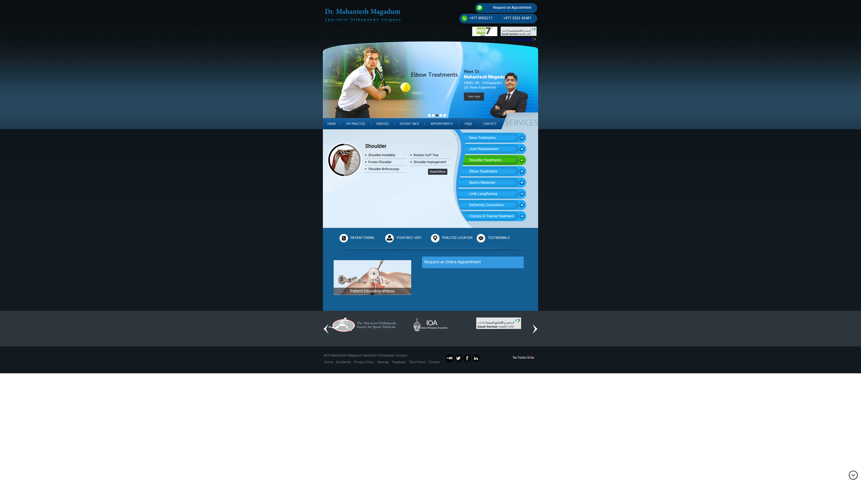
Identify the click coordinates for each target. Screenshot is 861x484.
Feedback (399, 362)
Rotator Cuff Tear (426, 155)
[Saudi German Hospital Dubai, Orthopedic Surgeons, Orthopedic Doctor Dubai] (498, 323)
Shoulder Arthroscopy (383, 169)
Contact (490, 124)
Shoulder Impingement (430, 162)
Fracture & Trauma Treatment (491, 216)
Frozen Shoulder (380, 162)
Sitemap (383, 362)
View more (474, 96)
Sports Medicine (482, 182)
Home (332, 124)
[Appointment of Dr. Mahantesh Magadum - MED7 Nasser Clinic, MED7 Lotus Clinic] (484, 31)
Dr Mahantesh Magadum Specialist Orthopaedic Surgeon (367, 355)
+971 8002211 (481, 18)
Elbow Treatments (483, 171)
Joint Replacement (483, 149)
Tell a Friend (417, 362)
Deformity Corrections (486, 205)
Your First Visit (409, 238)
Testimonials (499, 238)
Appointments (441, 124)
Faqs (468, 124)
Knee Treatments (482, 138)
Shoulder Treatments (485, 160)
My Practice (356, 124)
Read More (438, 171)
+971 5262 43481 (517, 18)
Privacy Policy (364, 362)
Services (382, 124)
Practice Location (457, 238)
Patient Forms (362, 238)
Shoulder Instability (381, 155)
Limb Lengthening (483, 194)
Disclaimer (343, 362)
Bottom (854, 475)
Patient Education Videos (372, 291)
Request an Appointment (512, 7)
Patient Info (409, 124)
